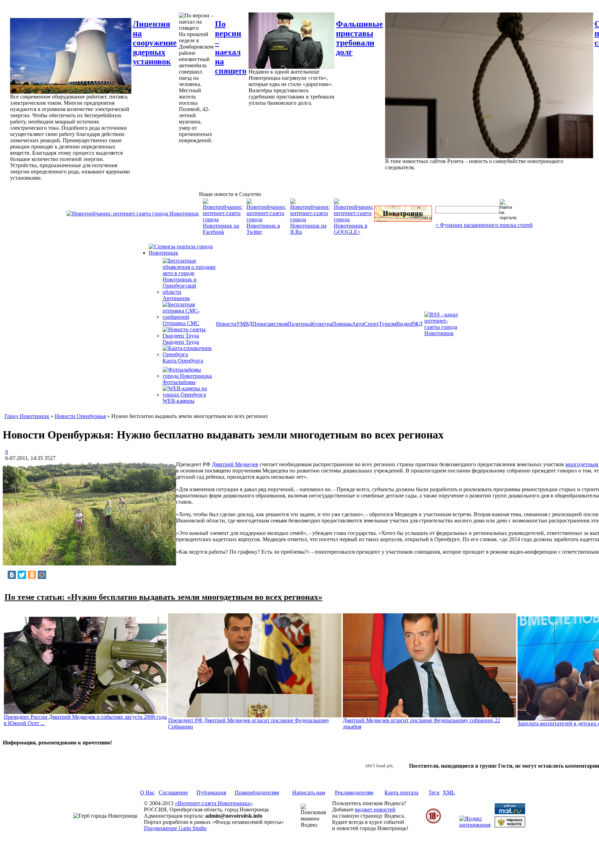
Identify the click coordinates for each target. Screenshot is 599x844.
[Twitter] (22, 575)
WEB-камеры (178, 401)
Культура (321, 324)
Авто (358, 324)
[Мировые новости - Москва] (510, 825)
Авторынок (176, 298)
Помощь (342, 324)
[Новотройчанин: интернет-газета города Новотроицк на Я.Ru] (310, 232)
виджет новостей (375, 809)
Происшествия (269, 324)
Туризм (387, 324)
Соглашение (173, 792)
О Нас (147, 792)
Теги (434, 792)
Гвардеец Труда (181, 342)
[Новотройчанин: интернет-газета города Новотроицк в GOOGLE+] (353, 232)
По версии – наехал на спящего (230, 47)
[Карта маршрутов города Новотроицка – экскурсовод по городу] (403, 220)
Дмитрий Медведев (235, 464)
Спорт (371, 324)
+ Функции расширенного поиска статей (484, 225)
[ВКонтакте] (12, 575)
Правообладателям (257, 792)
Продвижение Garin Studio (175, 828)
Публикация (211, 792)
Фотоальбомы (179, 382)
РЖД (417, 324)
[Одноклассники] (32, 575)
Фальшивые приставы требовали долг (359, 38)
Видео (403, 324)
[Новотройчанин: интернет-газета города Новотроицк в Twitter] (266, 232)
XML (449, 792)
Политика (299, 324)
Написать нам (308, 792)
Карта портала (401, 792)
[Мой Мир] (42, 575)
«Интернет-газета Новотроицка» (213, 803)
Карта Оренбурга (183, 361)
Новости (226, 324)
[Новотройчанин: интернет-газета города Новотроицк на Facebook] (222, 232)
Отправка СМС (181, 323)
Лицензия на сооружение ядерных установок (155, 42)
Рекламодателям (354, 792)
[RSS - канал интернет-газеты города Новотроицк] (443, 333)
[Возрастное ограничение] (433, 822)
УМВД (244, 324)
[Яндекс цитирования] (475, 825)
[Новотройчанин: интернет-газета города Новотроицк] (133, 213)
